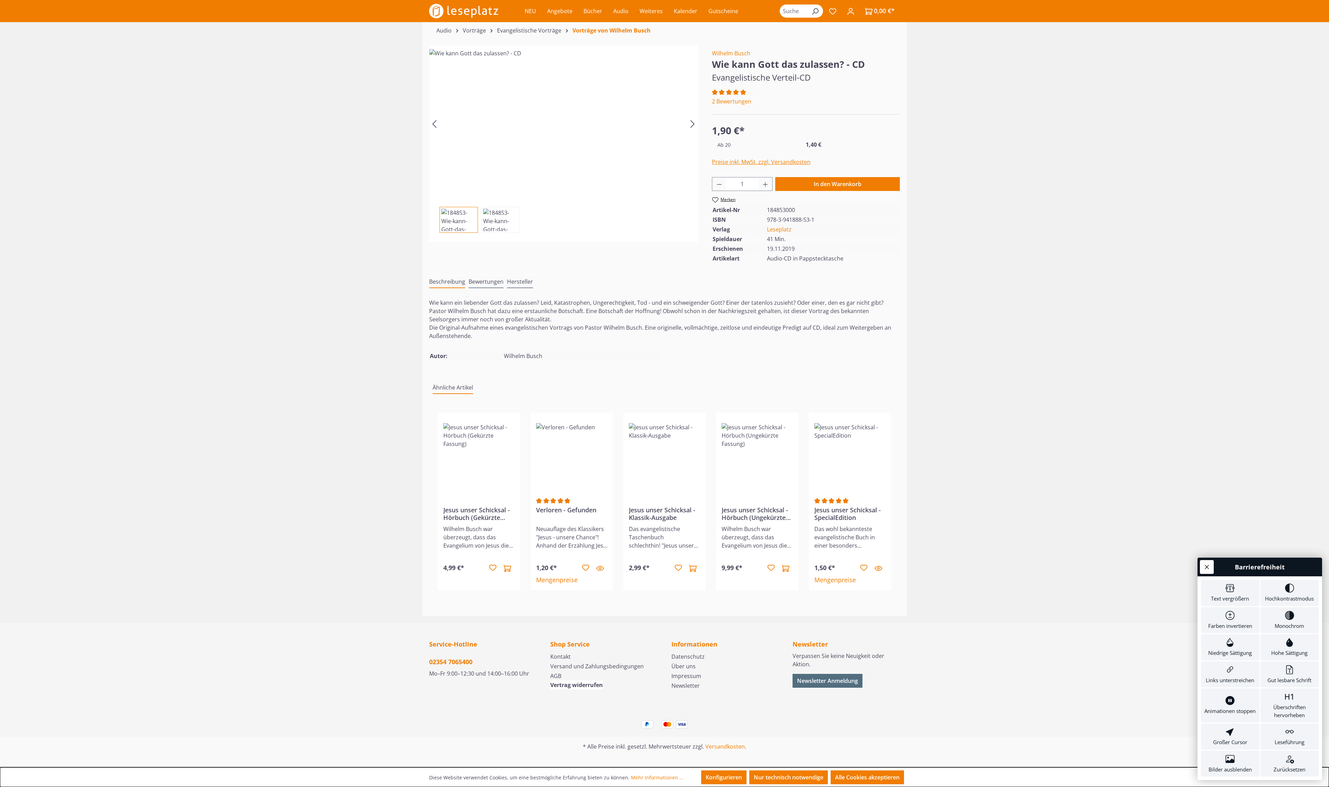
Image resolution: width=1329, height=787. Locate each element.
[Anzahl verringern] (719, 184)
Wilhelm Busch (731, 53)
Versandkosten (725, 746)
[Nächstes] (692, 123)
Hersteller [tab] (520, 281)
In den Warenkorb (837, 184)
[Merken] (493, 568)
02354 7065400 (450, 662)
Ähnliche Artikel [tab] (453, 387)
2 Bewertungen (731, 101)
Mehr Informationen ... (657, 777)
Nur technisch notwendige (788, 777)
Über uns (683, 666)
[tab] (447, 282)
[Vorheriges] (434, 123)
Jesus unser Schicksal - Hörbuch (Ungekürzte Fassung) (755, 513)
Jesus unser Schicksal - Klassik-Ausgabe (662, 513)
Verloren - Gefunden (566, 510)
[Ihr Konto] (850, 11)
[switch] (1230, 593)
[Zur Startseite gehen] (463, 11)
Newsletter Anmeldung (827, 681)
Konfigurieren (724, 777)
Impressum (686, 676)
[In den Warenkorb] (507, 568)
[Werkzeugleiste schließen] (1207, 567)
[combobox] (793, 11)
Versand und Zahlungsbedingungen (597, 666)
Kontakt (560, 656)
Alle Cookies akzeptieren (867, 777)
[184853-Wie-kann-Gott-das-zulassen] (563, 123)
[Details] (600, 568)
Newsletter (685, 685)
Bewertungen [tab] (486, 281)
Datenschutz (688, 656)
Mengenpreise (557, 580)
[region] (563, 139)
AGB (555, 676)
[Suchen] (815, 11)
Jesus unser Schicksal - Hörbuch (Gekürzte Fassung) (476, 513)
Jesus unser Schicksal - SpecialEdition (847, 513)
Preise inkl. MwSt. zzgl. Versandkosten (761, 162)
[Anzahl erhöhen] (765, 184)
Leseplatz (779, 229)
